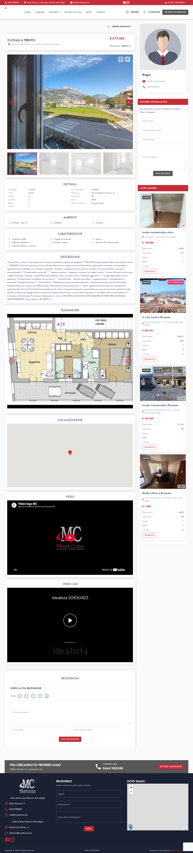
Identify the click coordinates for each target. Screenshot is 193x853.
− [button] (131, 792)
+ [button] (131, 787)
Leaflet (185, 829)
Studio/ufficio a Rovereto (156, 493)
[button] (129, 102)
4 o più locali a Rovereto (156, 317)
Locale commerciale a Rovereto (160, 405)
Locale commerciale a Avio (157, 232)
